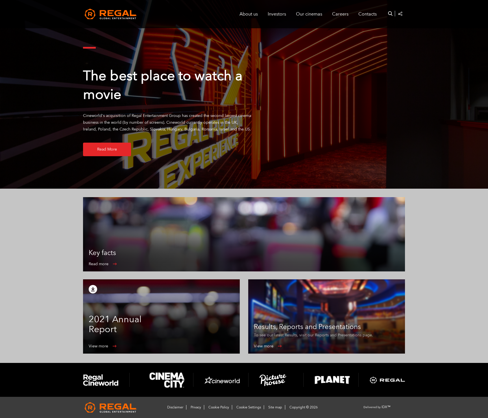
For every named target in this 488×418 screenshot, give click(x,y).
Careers (340, 14)
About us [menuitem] (248, 14)
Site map (275, 407)
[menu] (307, 14)
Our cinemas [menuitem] (309, 14)
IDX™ (386, 407)
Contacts (367, 14)
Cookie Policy (218, 407)
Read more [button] (107, 149)
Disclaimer (175, 407)
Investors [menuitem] (277, 14)
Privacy (196, 407)
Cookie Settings (248, 407)
